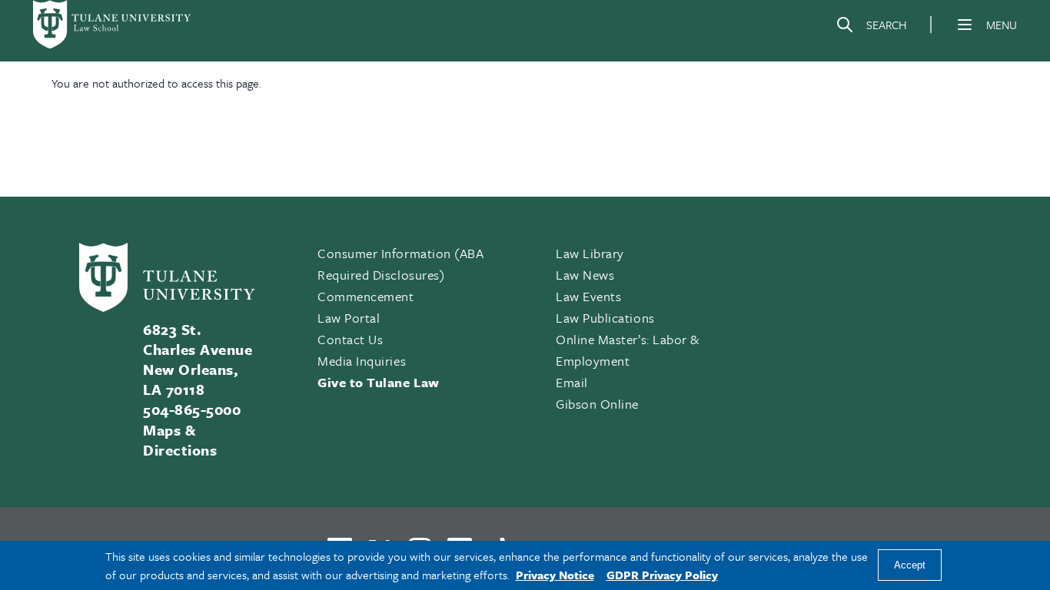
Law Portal (348, 317)
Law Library (590, 253)
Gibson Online (597, 403)
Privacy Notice (555, 574)
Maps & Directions (180, 439)
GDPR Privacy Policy (662, 574)
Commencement (365, 296)
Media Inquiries (361, 360)
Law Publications (605, 317)
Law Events (588, 296)
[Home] (113, 24)
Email (572, 382)
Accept (909, 566)
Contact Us (350, 339)
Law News (585, 274)
